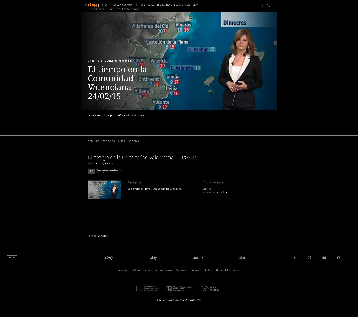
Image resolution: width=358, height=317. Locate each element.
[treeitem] (123, 5)
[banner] (100, 5)
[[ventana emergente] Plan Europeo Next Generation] (148, 292)
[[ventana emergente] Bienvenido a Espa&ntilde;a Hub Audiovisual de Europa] (210, 292)
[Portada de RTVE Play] (98, 5)
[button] (85, 5)
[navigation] (182, 5)
